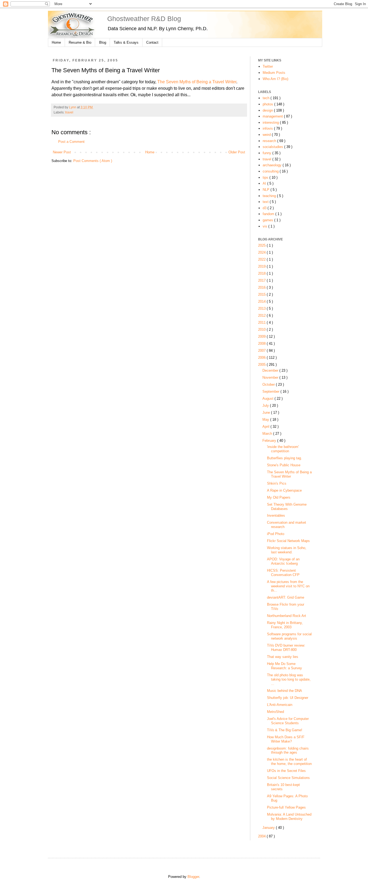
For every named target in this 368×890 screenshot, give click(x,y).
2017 (262, 280)
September (271, 391)
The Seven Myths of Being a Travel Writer (196, 82)
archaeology (273, 165)
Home (56, 42)
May (266, 420)
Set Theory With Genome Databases (287, 506)
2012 (262, 315)
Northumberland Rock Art (286, 616)
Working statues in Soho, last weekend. (286, 550)
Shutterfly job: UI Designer (287, 698)
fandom (269, 214)
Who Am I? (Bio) (275, 79)
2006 (262, 358)
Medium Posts (274, 73)
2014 (262, 301)
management (273, 116)
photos (268, 104)
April (266, 427)
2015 (262, 294)
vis (265, 226)
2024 (262, 252)
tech (266, 98)
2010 (262, 329)
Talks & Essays (126, 42)
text (266, 202)
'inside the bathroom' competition (283, 449)
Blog (102, 42)
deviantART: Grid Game (285, 597)
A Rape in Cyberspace (284, 490)
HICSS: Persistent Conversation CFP (283, 572)
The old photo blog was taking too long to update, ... (289, 679)
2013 (262, 308)
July (266, 405)
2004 (262, 836)
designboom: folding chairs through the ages (288, 750)
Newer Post (62, 152)
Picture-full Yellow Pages (286, 807)
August (268, 398)
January (269, 828)
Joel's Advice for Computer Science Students (288, 721)
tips (266, 177)
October (269, 384)
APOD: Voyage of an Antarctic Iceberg (283, 561)
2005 (262, 365)
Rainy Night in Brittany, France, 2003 (285, 625)
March (267, 434)
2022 (262, 259)
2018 (262, 273)
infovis (268, 128)
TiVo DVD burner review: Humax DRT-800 (286, 647)
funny (267, 153)
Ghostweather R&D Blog (144, 18)
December (270, 370)
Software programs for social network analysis (289, 636)
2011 (262, 322)
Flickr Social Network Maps (288, 541)
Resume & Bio (80, 42)
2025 (262, 245)
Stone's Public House (283, 465)
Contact (152, 42)
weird (267, 135)
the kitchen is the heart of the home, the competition (289, 761)
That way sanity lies (282, 657)
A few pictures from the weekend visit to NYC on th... (288, 586)
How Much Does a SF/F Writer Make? (285, 739)
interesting (271, 122)
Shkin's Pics (276, 483)
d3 (265, 208)
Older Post (236, 152)
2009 (262, 336)
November (270, 377)
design (268, 110)
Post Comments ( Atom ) (92, 161)
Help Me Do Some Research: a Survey (284, 666)
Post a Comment (71, 142)
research (270, 141)
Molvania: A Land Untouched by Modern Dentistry (289, 816)
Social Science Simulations (288, 778)
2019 (262, 266)
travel (69, 112)
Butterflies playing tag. (284, 458)
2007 (262, 351)
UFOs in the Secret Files (286, 771)
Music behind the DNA (284, 691)
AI (265, 183)
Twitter (268, 66)
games (268, 220)
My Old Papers (278, 497)
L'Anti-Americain (279, 705)
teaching (270, 196)
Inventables (276, 515)
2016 (262, 287)
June (266, 412)
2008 (262, 343)
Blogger (193, 877)
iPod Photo (275, 534)
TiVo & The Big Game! (284, 730)
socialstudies (273, 147)
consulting (271, 171)
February (269, 441)
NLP (266, 190)
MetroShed (275, 712)
